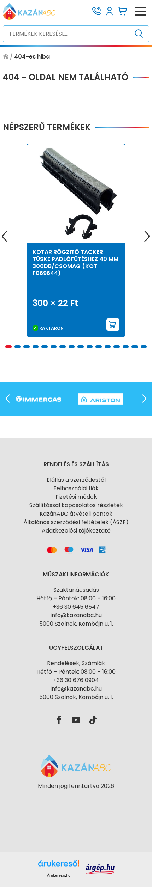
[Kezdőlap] (5, 57)
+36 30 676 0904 (76, 680)
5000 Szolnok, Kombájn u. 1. (76, 624)
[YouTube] (76, 720)
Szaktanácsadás (76, 590)
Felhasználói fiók (76, 488)
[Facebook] (59, 720)
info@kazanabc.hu (76, 615)
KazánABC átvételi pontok (76, 514)
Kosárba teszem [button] (113, 324)
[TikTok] (93, 720)
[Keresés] (139, 33)
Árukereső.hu (58, 875)
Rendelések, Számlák (76, 663)
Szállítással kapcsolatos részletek (76, 505)
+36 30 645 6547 (76, 607)
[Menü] (140, 11)
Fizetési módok (76, 497)
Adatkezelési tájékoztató (76, 531)
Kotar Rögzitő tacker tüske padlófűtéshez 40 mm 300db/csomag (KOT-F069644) (75, 262)
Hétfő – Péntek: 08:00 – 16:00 (76, 598)
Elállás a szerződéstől (76, 480)
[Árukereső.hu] (76, 799)
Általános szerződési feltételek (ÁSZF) (76, 522)
